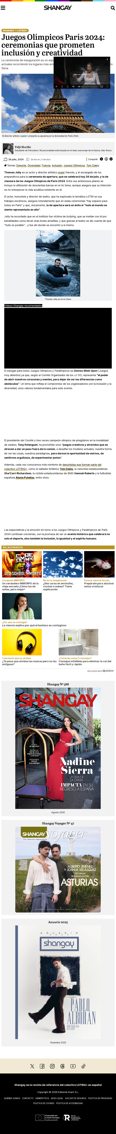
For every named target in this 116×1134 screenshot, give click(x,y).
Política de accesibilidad (69, 1103)
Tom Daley (92, 165)
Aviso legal (57, 1098)
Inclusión (57, 165)
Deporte (21, 165)
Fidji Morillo (23, 147)
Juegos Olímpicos (74, 165)
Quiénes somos (12, 1098)
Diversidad (34, 165)
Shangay (8, 30)
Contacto (28, 1098)
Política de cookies (43, 1103)
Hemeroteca (42, 1098)
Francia (46, 165)
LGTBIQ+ (22, 30)
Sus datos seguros (75, 1098)
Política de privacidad (100, 1098)
